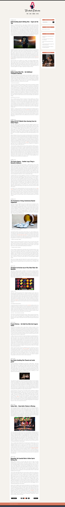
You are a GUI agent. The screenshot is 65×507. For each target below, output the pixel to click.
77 (26, 498)
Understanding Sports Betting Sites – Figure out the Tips (24, 22)
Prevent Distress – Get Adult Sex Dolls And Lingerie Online (24, 324)
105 (28, 498)
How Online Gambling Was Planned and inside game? (23, 361)
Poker (27, 13)
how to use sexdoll (26, 348)
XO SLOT (27, 109)
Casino (30, 13)
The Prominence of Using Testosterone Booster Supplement (23, 201)
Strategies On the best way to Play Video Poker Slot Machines (24, 268)
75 (23, 498)
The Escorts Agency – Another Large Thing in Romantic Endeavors (22, 162)
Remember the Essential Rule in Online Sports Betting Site (23, 459)
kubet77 (18, 396)
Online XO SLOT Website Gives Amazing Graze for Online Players (23, 122)
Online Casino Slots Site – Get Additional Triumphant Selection (21, 72)
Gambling (33, 13)
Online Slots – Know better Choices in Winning (23, 406)
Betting (37, 13)
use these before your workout (22, 234)
